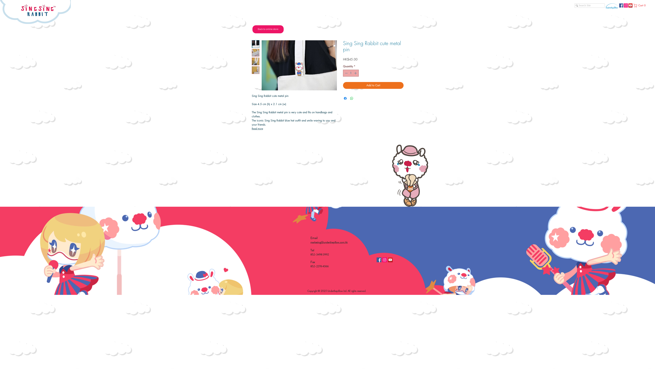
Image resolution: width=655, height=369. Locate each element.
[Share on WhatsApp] (352, 98)
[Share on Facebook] (345, 98)
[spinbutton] (350, 73)
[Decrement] (346, 73)
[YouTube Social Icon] (630, 5)
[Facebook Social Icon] (621, 5)
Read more (257, 128)
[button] (640, 5)
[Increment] (355, 73)
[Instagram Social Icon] (626, 5)
